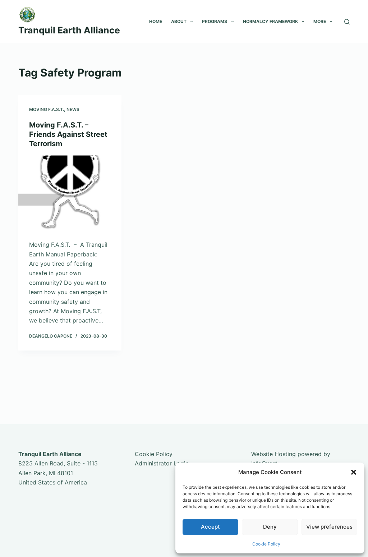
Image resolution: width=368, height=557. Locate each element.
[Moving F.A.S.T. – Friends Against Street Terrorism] (69, 194)
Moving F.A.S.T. (46, 109)
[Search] (347, 21)
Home (155, 21)
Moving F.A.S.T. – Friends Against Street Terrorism (68, 134)
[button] (353, 472)
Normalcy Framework (270, 21)
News (72, 109)
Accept (210, 526)
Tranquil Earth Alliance (69, 30)
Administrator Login (162, 463)
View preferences (329, 526)
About (179, 21)
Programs (214, 21)
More (319, 21)
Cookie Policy (266, 544)
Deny (270, 526)
